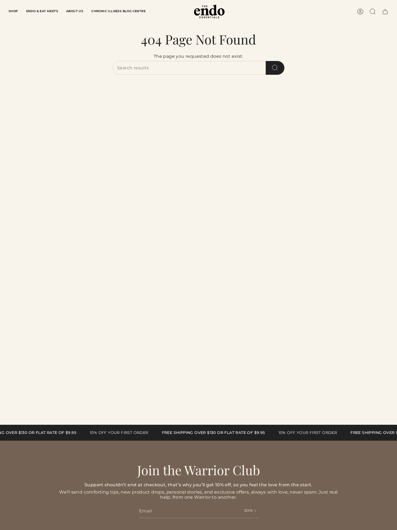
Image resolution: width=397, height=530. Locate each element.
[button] (13, 11)
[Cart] (385, 11)
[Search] (275, 68)
